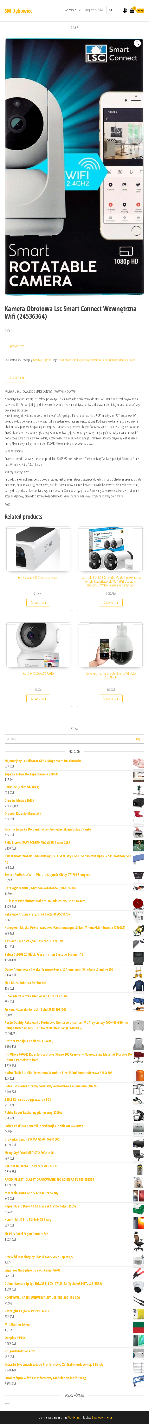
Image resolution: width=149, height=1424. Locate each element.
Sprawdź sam (16, 346)
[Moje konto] (125, 10)
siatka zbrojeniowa (126, 360)
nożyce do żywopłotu (87, 360)
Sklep (74, 27)
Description (16, 377)
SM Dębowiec (18, 10)
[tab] (19, 378)
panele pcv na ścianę (107, 360)
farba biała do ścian (67, 360)
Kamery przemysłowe (43, 360)
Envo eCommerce (102, 1417)
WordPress (74, 1417)
